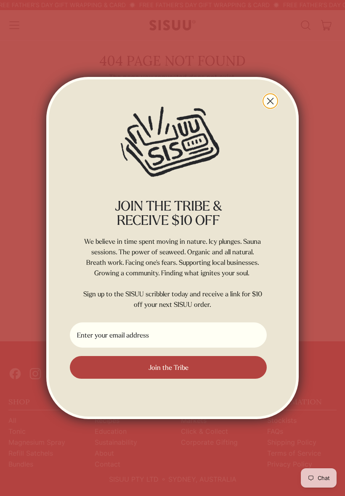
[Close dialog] (270, 101)
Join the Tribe (168, 367)
